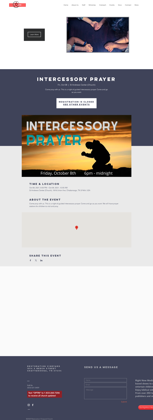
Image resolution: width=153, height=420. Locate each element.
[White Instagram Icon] (28, 405)
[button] (34, 34)
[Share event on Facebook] (30, 260)
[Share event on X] (36, 260)
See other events (76, 104)
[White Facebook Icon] (32, 405)
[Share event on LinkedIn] (41, 260)
